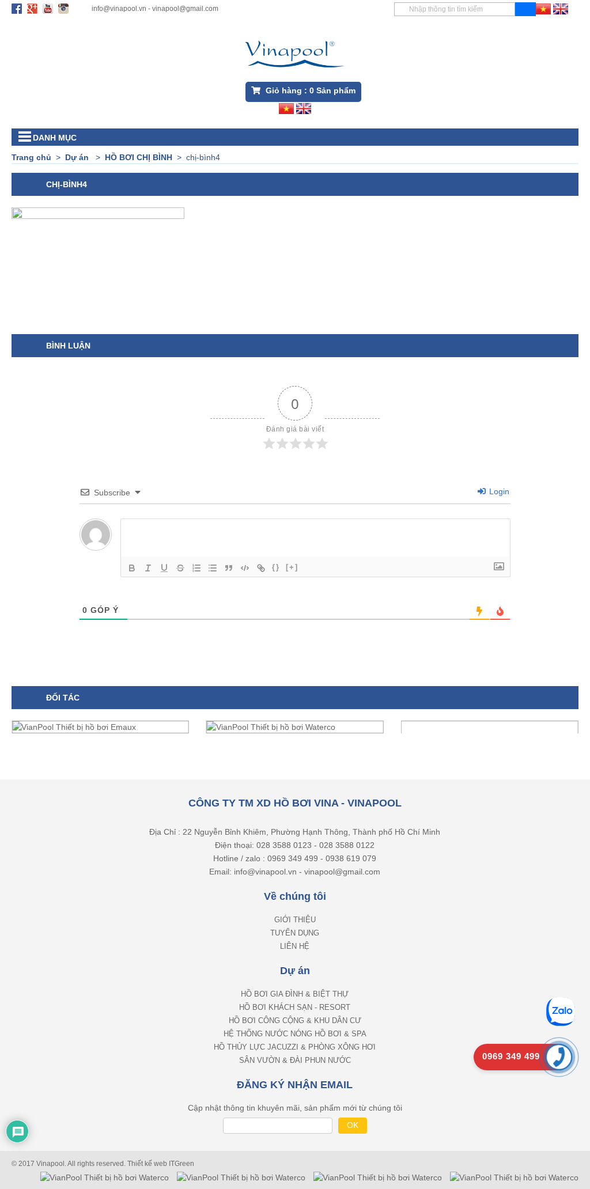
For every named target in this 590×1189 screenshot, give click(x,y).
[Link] (261, 568)
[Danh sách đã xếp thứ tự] (196, 568)
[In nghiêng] (148, 568)
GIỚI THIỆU (295, 919)
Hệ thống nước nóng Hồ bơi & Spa (295, 1033)
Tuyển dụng (294, 933)
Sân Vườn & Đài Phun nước (295, 1060)
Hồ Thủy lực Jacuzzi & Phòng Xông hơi (295, 1047)
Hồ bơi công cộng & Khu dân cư (295, 1020)
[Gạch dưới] (164, 568)
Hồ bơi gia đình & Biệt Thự (295, 994)
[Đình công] (180, 568)
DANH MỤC (55, 137)
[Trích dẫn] (229, 568)
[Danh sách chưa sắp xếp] (213, 568)
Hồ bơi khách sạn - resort (294, 1007)
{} (276, 567)
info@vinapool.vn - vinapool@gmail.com (155, 9)
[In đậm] (132, 568)
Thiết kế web (148, 1164)
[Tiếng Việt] (543, 8)
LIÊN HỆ (294, 946)
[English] (560, 8)
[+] (292, 567)
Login (498, 491)
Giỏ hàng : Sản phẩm (309, 90)
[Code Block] (245, 568)
